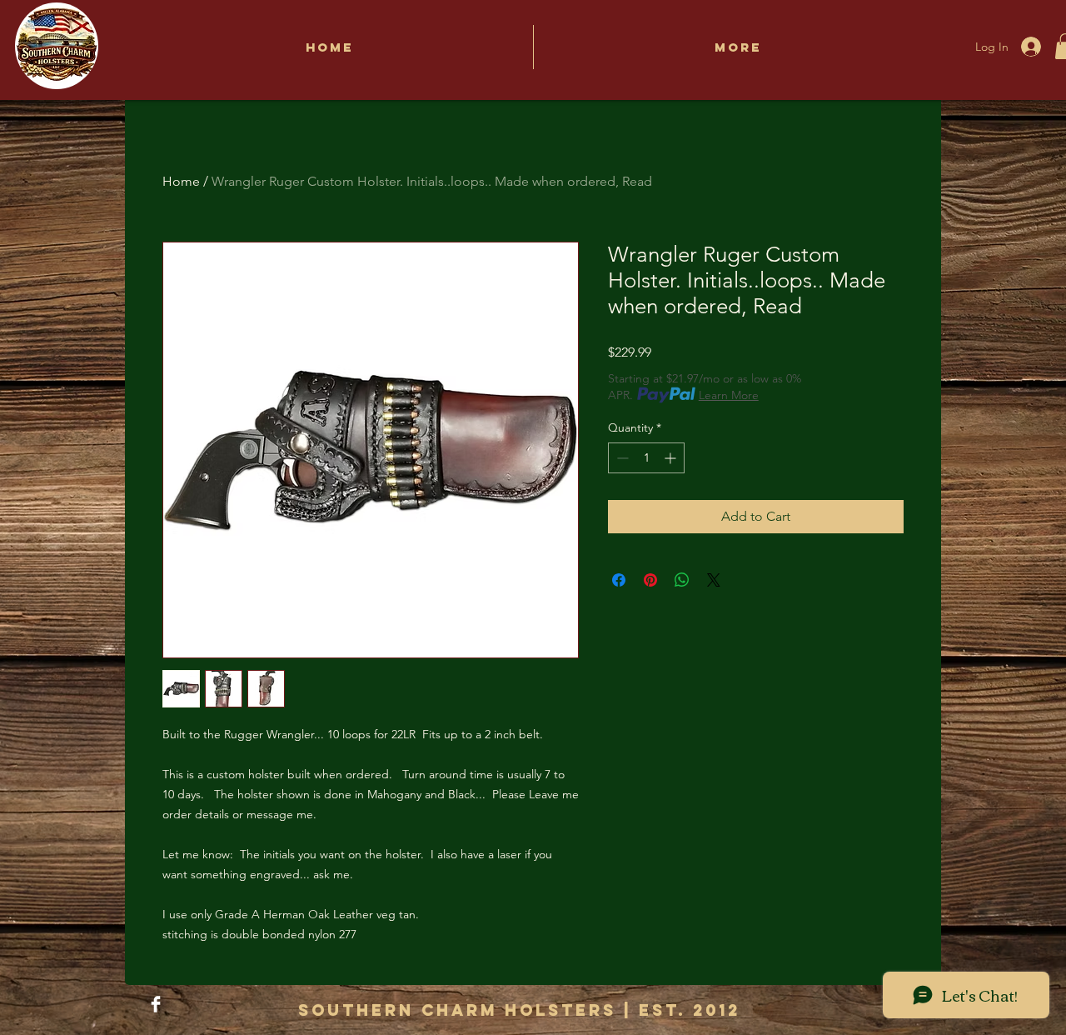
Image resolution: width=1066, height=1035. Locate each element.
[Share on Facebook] (619, 580)
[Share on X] (714, 580)
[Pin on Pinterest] (650, 580)
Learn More (729, 395)
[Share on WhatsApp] (682, 580)
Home (181, 181)
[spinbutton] (646, 457)
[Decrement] (620, 457)
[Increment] (671, 457)
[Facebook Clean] (155, 1004)
